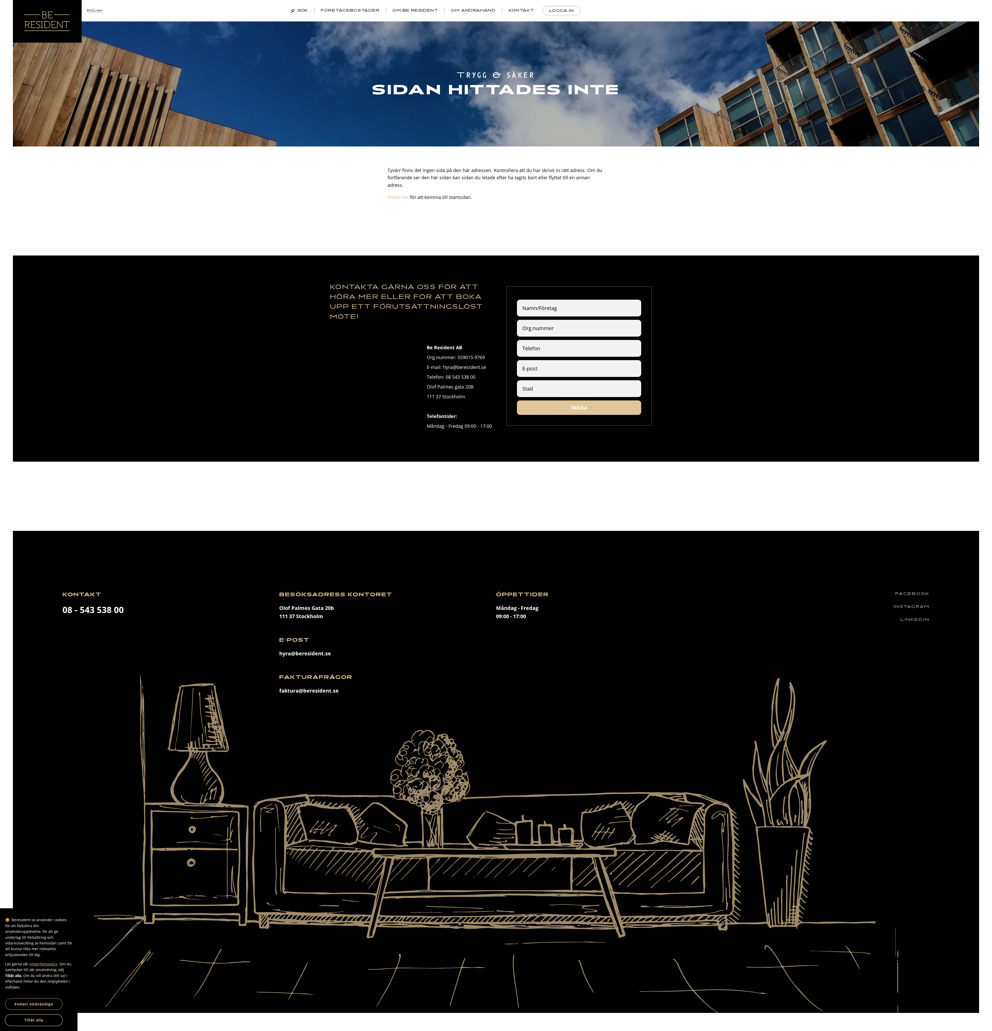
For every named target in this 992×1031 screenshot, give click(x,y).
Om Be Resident (415, 10)
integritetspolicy (43, 964)
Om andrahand (473, 10)
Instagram (911, 606)
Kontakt (521, 10)
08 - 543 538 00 (93, 610)
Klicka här (398, 197)
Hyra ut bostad (710, 10)
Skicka (579, 407)
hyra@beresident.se (305, 653)
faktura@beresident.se (309, 690)
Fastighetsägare (862, 10)
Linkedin (915, 619)
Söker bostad (784, 10)
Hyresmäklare (942, 10)
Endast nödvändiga (33, 1004)
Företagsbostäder (350, 10)
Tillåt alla (33, 1020)
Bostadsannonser (626, 10)
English (94, 10)
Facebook (912, 594)
